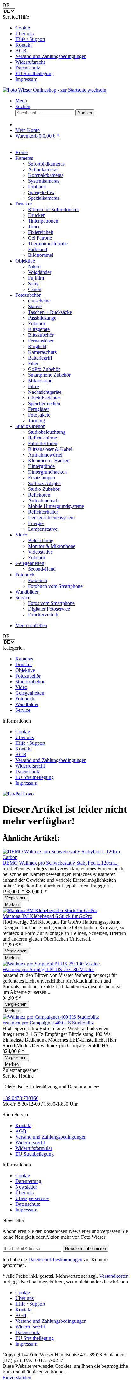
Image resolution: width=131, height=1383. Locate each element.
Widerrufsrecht (30, 62)
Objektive (25, 670)
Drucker (23, 664)
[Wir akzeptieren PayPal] (18, 793)
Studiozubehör (30, 681)
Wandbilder (26, 704)
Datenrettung (28, 1181)
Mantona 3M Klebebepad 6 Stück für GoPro (47, 916)
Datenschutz (27, 67)
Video (21, 687)
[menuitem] (71, 28)
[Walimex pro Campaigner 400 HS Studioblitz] (51, 1017)
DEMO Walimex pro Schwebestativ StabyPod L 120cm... (61, 863)
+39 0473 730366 (20, 1098)
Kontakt (23, 45)
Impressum (26, 79)
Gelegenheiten (29, 693)
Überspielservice (32, 1198)
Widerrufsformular (33, 1148)
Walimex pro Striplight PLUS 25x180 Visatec (48, 969)
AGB (20, 50)
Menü (21, 100)
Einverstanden (17, 1377)
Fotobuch (24, 698)
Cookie (22, 27)
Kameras (24, 658)
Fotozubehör (28, 676)
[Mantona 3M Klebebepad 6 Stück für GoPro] (50, 910)
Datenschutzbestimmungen (55, 1259)
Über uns (24, 33)
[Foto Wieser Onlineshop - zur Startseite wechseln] (54, 90)
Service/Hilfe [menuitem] (44, 48)
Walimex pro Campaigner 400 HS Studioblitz (48, 1022)
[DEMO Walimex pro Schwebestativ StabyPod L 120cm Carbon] (65, 857)
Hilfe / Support (30, 39)
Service (22, 710)
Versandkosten (113, 1276)
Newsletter (26, 1187)
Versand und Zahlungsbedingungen (50, 56)
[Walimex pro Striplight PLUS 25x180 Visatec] (51, 963)
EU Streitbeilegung (34, 73)
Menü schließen (31, 625)
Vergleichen (15, 897)
